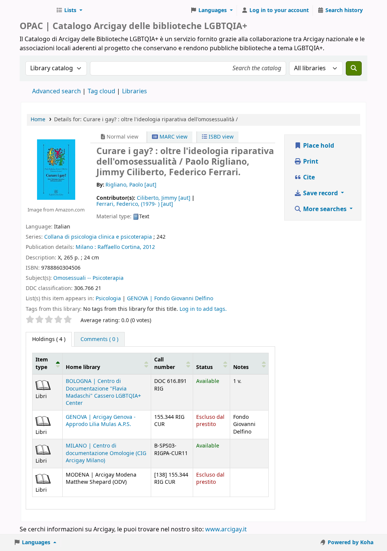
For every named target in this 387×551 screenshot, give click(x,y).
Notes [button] (241, 367)
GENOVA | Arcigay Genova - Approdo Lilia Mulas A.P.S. (101, 420)
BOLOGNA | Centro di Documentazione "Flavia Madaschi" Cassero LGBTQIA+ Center (103, 392)
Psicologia (108, 299)
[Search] (354, 68)
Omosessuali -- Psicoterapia (88, 278)
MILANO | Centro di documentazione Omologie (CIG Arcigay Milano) (106, 453)
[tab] (99, 339)
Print (310, 161)
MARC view (172, 137)
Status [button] (204, 367)
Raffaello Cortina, (119, 247)
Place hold (318, 145)
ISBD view (220, 137)
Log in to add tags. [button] (203, 309)
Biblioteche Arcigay (36, 10)
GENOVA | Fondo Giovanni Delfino (170, 299)
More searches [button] (325, 209)
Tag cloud (101, 91)
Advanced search (56, 91)
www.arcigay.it (226, 529)
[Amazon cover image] (56, 169)
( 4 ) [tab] (48, 339)
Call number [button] (164, 363)
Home (38, 119)
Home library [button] (83, 367)
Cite (308, 177)
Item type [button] (42, 363)
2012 (149, 247)
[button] (69, 10)
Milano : (86, 247)
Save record (320, 193)
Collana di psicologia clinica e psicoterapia (98, 237)
